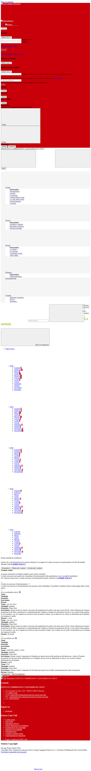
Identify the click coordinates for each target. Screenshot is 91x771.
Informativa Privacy (12, 724)
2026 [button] (12, 366)
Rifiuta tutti (19, 568)
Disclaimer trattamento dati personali (13, 752)
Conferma (12, 146)
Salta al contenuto (7, 2)
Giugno (18, 378)
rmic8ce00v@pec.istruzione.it (29, 697)
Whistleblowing (10, 732)
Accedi (4, 28)
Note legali (9, 722)
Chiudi (4, 91)
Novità (86, 307)
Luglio (17, 380)
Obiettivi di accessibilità (13, 730)
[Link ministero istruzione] (11, 4)
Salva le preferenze (18, 674)
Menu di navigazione (42, 345)
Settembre (17, 384)
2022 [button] (12, 530)
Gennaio (18, 368)
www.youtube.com (8, 638)
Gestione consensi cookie (14, 734)
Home (86, 305)
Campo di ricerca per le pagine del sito (14, 321)
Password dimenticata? (9, 46)
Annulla (4, 146)
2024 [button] (12, 448)
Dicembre (17, 390)
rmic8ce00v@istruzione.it (28, 695)
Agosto (16, 382)
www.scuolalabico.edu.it (10, 592)
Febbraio (18, 370)
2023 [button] (12, 489)
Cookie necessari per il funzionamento (14, 584)
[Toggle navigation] (18, 158)
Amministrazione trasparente (15, 736)
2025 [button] (12, 407)
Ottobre (17, 386)
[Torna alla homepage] (45, 149)
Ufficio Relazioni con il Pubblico (16, 726)
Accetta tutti (35, 568)
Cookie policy (10, 720)
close (3, 168)
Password (25, 42)
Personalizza (6, 568)
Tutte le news (10, 349)
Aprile (17, 374)
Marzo (17, 372)
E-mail (24, 74)
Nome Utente (26, 40)
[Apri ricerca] (72, 158)
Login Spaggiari (58, 78)
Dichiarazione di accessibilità (15, 728)
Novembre (18, 388)
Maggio (18, 376)
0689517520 (12, 693)
